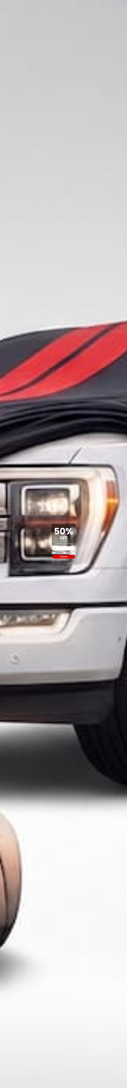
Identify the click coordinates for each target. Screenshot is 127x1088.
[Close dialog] (124, 2)
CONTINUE (63, 557)
